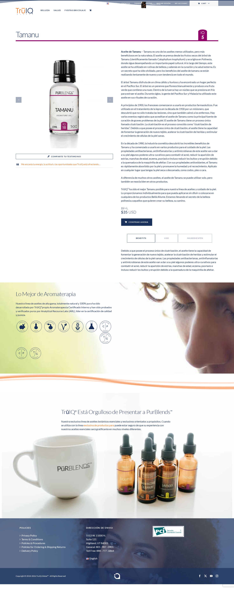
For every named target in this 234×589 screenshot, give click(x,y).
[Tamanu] (64, 52)
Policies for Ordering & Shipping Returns (43, 546)
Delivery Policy (29, 550)
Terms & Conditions (32, 539)
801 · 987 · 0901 (104, 546)
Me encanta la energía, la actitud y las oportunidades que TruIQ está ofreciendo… (60, 164)
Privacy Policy (29, 535)
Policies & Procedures (33, 543)
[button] (18, 100)
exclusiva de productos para (99, 425)
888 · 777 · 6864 (105, 550)
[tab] (141, 238)
